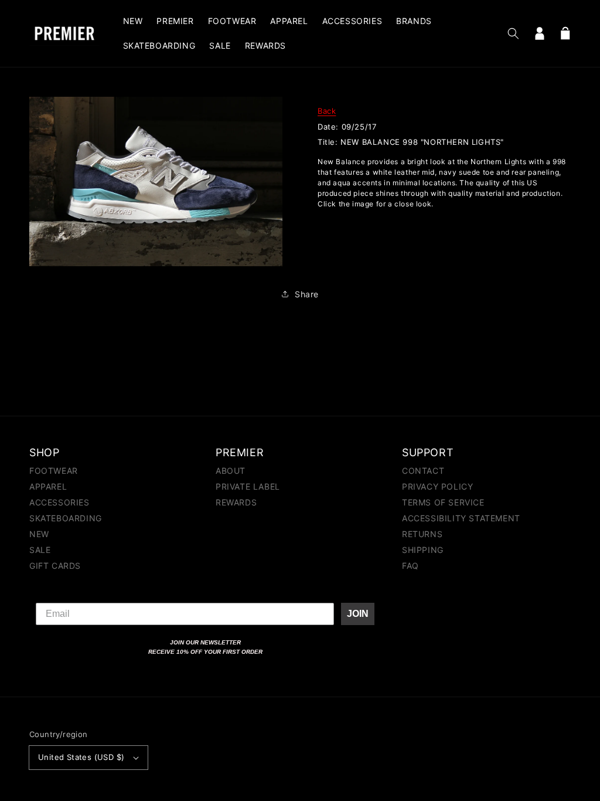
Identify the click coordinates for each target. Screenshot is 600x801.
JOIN (358, 614)
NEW (39, 534)
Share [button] (307, 294)
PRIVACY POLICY (437, 486)
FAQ (410, 566)
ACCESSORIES (59, 502)
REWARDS (236, 502)
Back (327, 111)
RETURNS (422, 534)
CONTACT (423, 471)
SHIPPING (423, 550)
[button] (513, 33)
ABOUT (231, 471)
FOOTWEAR (53, 471)
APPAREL (48, 486)
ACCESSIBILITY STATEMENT (461, 518)
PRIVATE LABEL (248, 486)
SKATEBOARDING (65, 518)
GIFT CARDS (55, 566)
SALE (39, 550)
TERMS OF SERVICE (443, 502)
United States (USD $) (81, 757)
